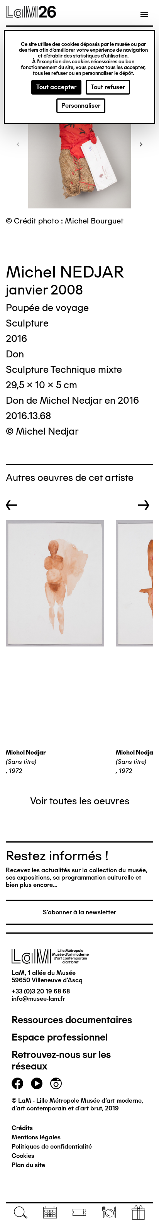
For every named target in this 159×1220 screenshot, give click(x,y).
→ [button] (144, 505)
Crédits (22, 1128)
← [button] (11, 505)
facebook (17, 1083)
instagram (56, 1083)
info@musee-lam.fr (38, 998)
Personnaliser (80, 105)
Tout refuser (108, 87)
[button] (18, 144)
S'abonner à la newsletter (79, 912)
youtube (36, 1083)
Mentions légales (36, 1137)
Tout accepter (56, 87)
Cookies (23, 1155)
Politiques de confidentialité (52, 1146)
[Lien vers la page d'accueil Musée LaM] (31, 15)
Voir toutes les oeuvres (79, 801)
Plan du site (28, 1165)
